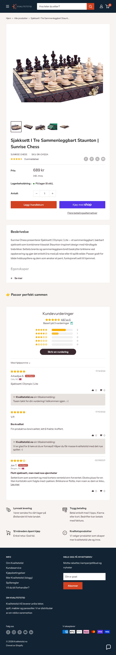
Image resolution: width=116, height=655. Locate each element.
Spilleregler (12, 582)
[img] (18, 371)
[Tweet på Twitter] (97, 159)
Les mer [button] (15, 484)
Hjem (8, 18)
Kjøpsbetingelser (15, 572)
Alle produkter (21, 18)
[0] (107, 6)
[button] (41, 330)
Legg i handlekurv (34, 204)
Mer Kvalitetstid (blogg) (19, 577)
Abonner (73, 585)
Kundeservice (13, 567)
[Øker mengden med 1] (52, 193)
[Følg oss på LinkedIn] (31, 632)
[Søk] (90, 6)
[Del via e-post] (103, 159)
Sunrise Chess (19, 154)
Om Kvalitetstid (14, 562)
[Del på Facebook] (86, 159)
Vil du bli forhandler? (17, 587)
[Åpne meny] (7, 6)
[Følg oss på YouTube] (25, 632)
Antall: (14, 193)
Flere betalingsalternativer (82, 212)
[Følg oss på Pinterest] (20, 632)
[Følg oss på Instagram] (14, 632)
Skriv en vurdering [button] (58, 351)
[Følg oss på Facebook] (8, 632)
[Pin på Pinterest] (92, 159)
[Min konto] (101, 6)
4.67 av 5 (66, 319)
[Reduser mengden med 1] (36, 193)
